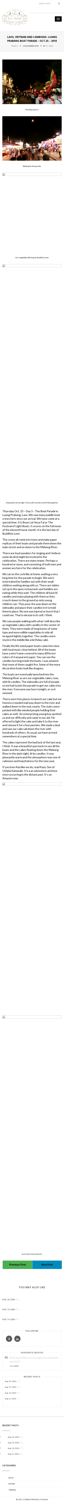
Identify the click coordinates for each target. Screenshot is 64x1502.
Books (12, 1484)
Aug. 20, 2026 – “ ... (10, 1299)
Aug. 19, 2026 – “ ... (10, 1309)
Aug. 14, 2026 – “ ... (10, 1319)
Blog (11, 1478)
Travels (14, 46)
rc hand (49, 46)
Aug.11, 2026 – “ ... (12, 1398)
